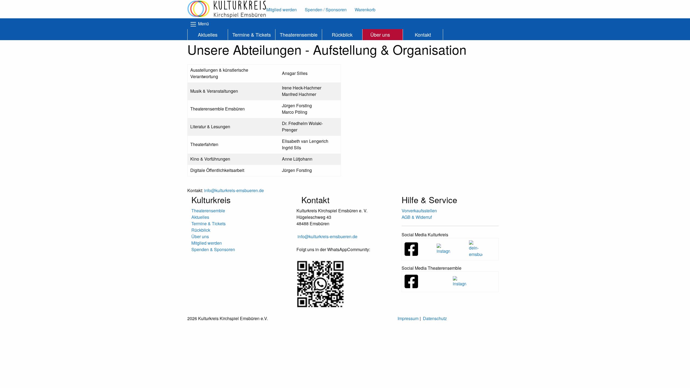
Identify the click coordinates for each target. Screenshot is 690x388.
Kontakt (423, 34)
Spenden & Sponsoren (213, 249)
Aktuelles (208, 34)
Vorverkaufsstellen (419, 210)
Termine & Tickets (251, 34)
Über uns (380, 34)
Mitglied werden (206, 243)
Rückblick (342, 34)
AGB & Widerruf (417, 217)
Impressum (408, 318)
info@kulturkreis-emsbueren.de (327, 236)
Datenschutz (435, 318)
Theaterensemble (299, 34)
